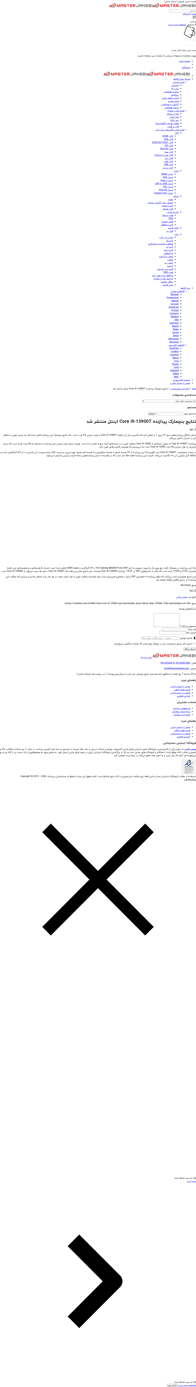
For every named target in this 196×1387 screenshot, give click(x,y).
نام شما (192, 629)
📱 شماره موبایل (188, 638)
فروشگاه (186, 67)
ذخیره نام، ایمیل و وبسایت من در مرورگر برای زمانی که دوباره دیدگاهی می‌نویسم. (153, 643)
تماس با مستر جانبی (180, 686)
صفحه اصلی (184, 61)
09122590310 (168, 663)
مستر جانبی (181, 597)
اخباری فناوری (183, 696)
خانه (194, 388)
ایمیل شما (191, 632)
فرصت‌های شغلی (182, 689)
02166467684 (183, 663)
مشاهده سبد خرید (186, 1385)
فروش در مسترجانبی (180, 693)
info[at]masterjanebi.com (176, 668)
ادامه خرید (172, 1385)
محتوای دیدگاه (188, 626)
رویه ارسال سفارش (181, 711)
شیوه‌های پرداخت (181, 708)
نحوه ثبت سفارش (181, 714)
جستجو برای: (190, 413)
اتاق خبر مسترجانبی (179, 388)
